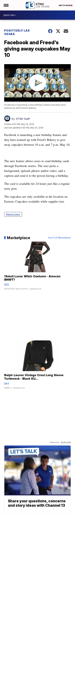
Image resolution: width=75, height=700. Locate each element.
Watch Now (65, 5)
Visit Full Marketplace (59, 238)
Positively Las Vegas (17, 32)
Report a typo (13, 214)
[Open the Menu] (6, 5)
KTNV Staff (23, 118)
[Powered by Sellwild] (66, 442)
